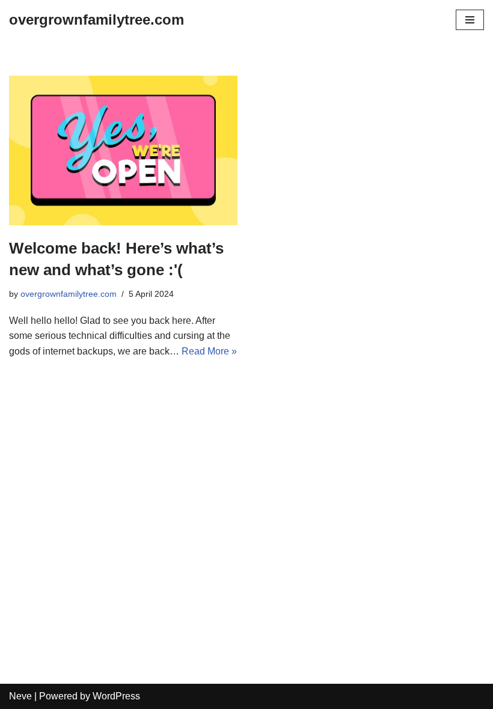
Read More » (209, 351)
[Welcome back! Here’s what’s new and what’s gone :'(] (123, 150)
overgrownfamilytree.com (68, 294)
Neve (20, 696)
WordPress (116, 696)
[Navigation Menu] (470, 20)
